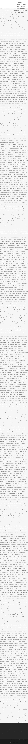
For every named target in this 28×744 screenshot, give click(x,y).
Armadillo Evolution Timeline (9, 727)
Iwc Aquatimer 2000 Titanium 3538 (14, 731)
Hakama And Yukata (7, 733)
